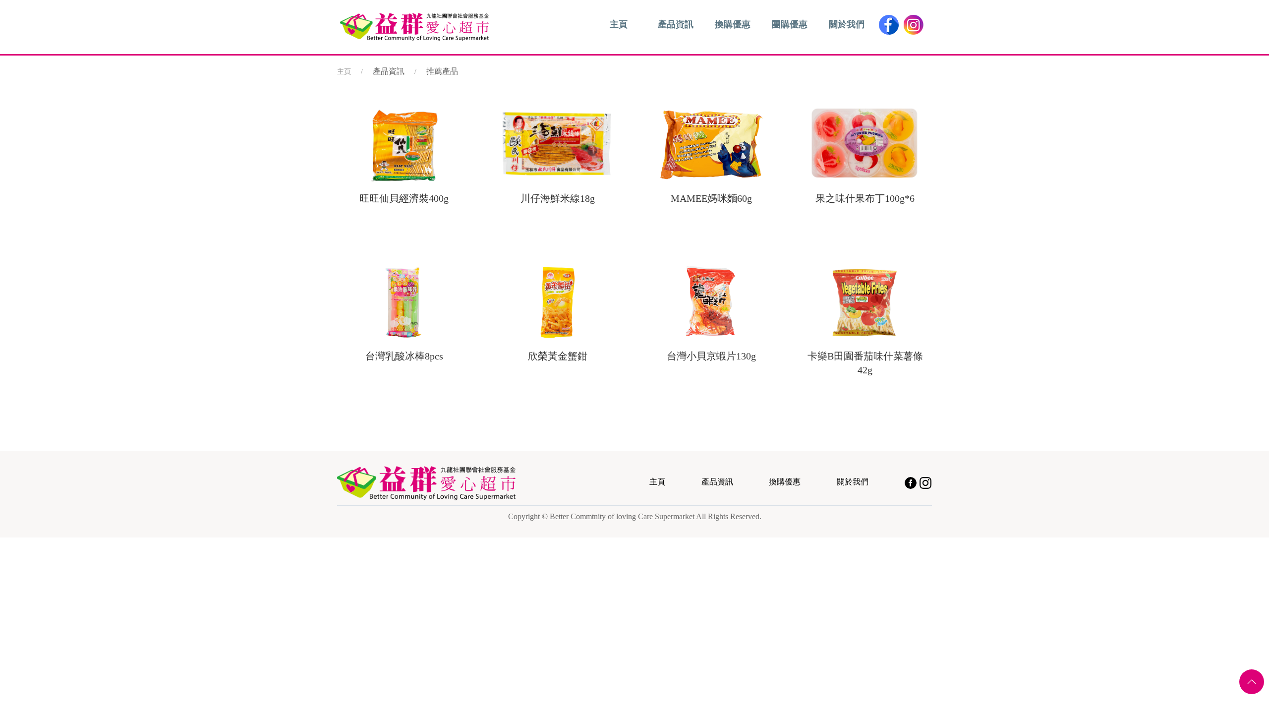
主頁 (619, 24)
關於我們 (847, 24)
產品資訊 (675, 24)
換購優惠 (732, 24)
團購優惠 (790, 24)
